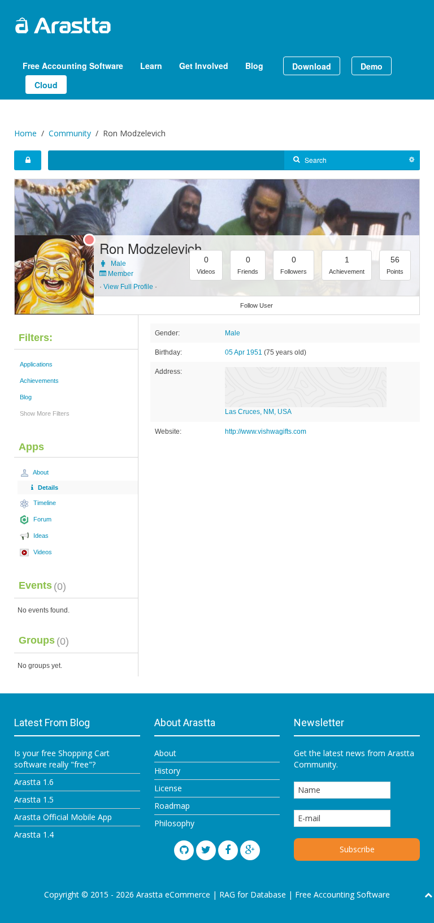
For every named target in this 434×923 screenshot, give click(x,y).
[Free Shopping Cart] (90, 25)
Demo (372, 66)
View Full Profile (128, 287)
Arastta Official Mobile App (63, 817)
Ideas (40, 535)
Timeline (44, 502)
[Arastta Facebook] (228, 850)
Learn (151, 65)
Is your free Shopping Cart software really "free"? (62, 759)
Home (25, 133)
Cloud (46, 84)
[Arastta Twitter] (206, 850)
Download (311, 66)
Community (70, 133)
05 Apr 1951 (243, 352)
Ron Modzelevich (150, 248)
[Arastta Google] (250, 850)
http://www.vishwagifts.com (265, 431)
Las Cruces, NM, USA (258, 412)
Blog (254, 65)
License (168, 788)
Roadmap (172, 805)
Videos (42, 552)
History (167, 770)
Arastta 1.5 (34, 799)
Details (47, 487)
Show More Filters (45, 413)
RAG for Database (252, 894)
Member (119, 274)
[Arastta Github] (184, 850)
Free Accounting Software (73, 65)
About (40, 472)
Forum (41, 519)
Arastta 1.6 (34, 782)
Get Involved (203, 65)
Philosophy (174, 823)
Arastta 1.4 (34, 834)
